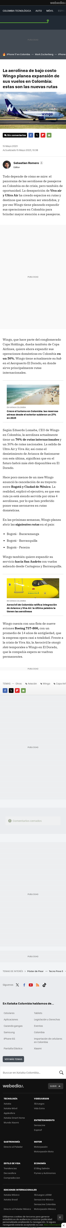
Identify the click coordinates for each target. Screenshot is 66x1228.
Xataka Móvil (10, 1108)
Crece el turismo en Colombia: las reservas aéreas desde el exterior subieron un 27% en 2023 (32, 414)
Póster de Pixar (35, 971)
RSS (37, 984)
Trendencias (10, 1168)
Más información (53, 1224)
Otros (19, 683)
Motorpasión (41, 1146)
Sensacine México (43, 1199)
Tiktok (44, 984)
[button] (28, 163)
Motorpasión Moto (44, 1151)
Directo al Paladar (13, 1146)
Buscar (61, 1072)
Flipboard (43, 135)
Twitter (37, 135)
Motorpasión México (45, 1208)
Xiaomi (37, 1048)
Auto (39, 10)
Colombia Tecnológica (17, 10)
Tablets (38, 1013)
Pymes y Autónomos (45, 1173)
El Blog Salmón (42, 1168)
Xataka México (11, 1194)
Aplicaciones (11, 1019)
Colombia (39, 1032)
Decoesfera (10, 1173)
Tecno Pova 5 (56, 971)
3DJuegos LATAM (43, 1194)
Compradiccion (12, 1177)
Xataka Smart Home (14, 1117)
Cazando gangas (13, 1025)
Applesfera (9, 1113)
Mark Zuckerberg (44, 54)
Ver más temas (13, 1059)
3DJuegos (39, 1103)
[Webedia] (58, 3)
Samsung (9, 1032)
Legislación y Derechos (47, 1019)
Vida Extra (39, 1108)
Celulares (9, 1013)
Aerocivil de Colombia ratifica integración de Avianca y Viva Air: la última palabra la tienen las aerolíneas (32, 608)
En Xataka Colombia (16, 407)
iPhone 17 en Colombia (18, 54)
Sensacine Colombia (45, 1204)
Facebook (30, 135)
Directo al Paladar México (17, 1208)
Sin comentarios (16, 135)
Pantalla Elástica (13, 1048)
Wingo (46, 683)
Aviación (32, 683)
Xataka (7, 1103)
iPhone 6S (9, 1038)
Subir (53, 1086)
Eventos (38, 1025)
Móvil (49, 10)
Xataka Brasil (11, 1199)
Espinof (38, 1129)
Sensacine (39, 1125)
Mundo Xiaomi (11, 1122)
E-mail (49, 135)
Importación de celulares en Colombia (48, 1040)
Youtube (31, 984)
